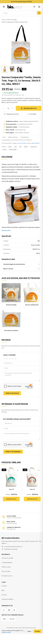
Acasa (3, 19)
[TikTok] (14, 610)
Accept (37, 631)
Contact (4, 586)
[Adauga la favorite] (18, 470)
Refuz (29, 631)
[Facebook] (4, 610)
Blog (3, 590)
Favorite (4, 595)
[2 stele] (7, 358)
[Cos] (39, 6)
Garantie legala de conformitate (14, 264)
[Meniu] (4, 6)
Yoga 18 (32, 489)
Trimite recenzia (12, 393)
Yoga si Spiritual (35, 143)
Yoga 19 (11, 489)
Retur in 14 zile (8, 269)
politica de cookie (6, 632)
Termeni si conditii (7, 558)
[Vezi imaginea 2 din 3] (12, 69)
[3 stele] (10, 358)
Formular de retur (7, 576)
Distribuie (33, 114)
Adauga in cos (30, 108)
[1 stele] (4, 358)
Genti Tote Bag (11, 19)
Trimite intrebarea (13, 451)
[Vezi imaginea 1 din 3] (5, 69)
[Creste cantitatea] (12, 108)
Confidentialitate (7, 562)
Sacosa (4, 149)
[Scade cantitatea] (4, 108)
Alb (20, 146)
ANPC (4, 619)
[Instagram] (9, 610)
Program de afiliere (7, 599)
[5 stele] (15, 358)
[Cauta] (39, 13)
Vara (15, 146)
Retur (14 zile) (6, 571)
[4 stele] (13, 358)
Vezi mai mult (6, 230)
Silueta (26, 146)
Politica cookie (6, 567)
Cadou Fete (33, 146)
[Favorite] (34, 6)
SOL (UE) (12, 619)
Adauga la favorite (12, 114)
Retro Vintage (12, 149)
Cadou (10, 146)
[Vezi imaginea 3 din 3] (19, 69)
